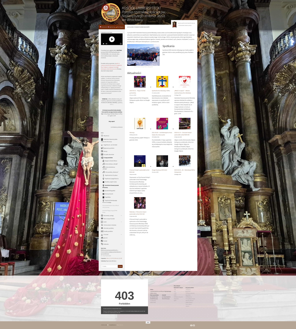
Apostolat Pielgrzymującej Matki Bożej (110, 211)
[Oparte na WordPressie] (107, 324)
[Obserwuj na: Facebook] (194, 325)
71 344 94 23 (153, 300)
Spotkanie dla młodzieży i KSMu (161, 91)
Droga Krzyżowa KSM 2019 (159, 170)
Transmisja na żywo (106, 32)
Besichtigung (120, 27)
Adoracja (132, 132)
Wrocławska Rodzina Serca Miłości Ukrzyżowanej (111, 206)
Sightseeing (112, 27)
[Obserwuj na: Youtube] (191, 325)
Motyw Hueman (120, 325)
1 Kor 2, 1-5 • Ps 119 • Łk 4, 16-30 (114, 258)
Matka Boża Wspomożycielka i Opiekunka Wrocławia (186, 24)
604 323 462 (153, 302)
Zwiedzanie (104, 27)
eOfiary (111, 104)
